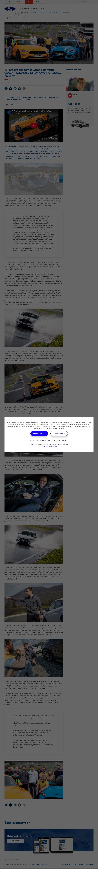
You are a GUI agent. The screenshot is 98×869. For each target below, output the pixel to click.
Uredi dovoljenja (59, 433)
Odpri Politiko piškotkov (49, 446)
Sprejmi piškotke (39, 433)
